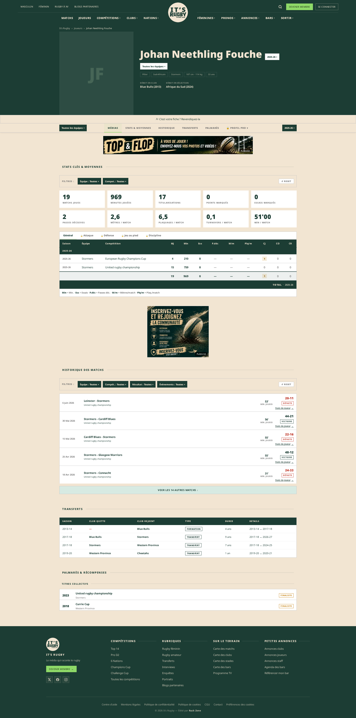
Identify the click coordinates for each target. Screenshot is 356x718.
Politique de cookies (189, 704)
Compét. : (115, 384)
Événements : (172, 384)
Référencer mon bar (277, 673)
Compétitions (109, 18)
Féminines (206, 18)
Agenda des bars (275, 667)
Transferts (190, 127)
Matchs (67, 18)
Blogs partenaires (86, 6)
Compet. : (115, 181)
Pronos (228, 18)
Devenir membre (299, 6)
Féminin (44, 6)
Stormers (143, 537)
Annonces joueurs (276, 655)
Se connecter (327, 6)
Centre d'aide (109, 704)
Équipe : (89, 181)
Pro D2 (115, 655)
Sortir (287, 18)
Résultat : (142, 384)
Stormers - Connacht (97, 473)
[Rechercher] (280, 6)
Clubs (132, 18)
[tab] (68, 235)
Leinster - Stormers (97, 401)
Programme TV (222, 673)
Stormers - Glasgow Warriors (103, 455)
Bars (270, 18)
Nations (151, 18)
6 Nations (117, 661)
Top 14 (115, 649)
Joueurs (84, 18)
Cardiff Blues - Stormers (100, 437)
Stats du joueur (284, 407)
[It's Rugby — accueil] (178, 12)
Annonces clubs (274, 649)
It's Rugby (64, 28)
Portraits (167, 679)
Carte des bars (222, 667)
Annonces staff (274, 661)
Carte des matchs (223, 649)
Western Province (148, 545)
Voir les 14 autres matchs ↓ (178, 490)
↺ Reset (286, 181)
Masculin (27, 6)
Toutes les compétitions (125, 679)
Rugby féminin (171, 649)
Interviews (168, 667)
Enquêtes (168, 673)
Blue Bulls (143, 529)
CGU (207, 704)
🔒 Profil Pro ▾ (237, 127)
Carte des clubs (222, 655)
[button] (178, 403)
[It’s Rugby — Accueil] (52, 644)
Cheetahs (143, 553)
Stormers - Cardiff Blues (100, 419)
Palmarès (212, 127)
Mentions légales (131, 704)
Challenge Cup (120, 673)
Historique (166, 127)
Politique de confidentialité (159, 704)
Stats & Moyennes (138, 127)
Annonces (250, 18)
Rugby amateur (171, 655)
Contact (218, 704)
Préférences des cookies (240, 704)
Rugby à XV (62, 6)
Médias (113, 127)
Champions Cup (120, 667)
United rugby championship (97, 404)
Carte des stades (223, 661)
